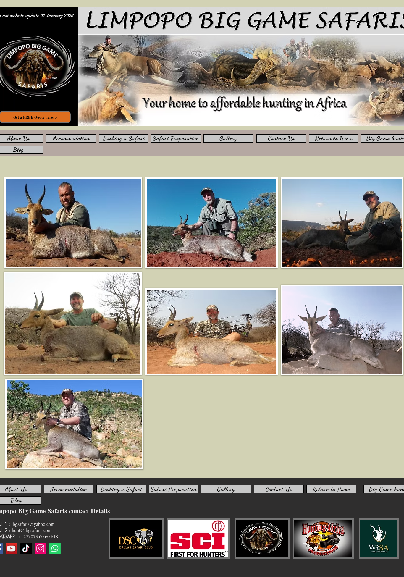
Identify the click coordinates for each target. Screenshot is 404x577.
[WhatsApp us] (55, 548)
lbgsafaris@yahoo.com (33, 524)
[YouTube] (11, 548)
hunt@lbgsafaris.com (31, 530)
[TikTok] (26, 548)
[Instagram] (40, 548)
